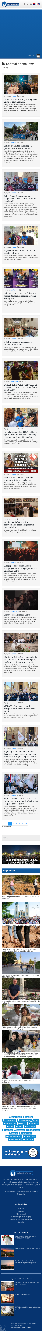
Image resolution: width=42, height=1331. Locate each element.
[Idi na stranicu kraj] (26, 824)
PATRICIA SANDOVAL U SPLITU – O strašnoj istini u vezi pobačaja (20, 478)
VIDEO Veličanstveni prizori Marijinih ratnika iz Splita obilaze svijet (19, 708)
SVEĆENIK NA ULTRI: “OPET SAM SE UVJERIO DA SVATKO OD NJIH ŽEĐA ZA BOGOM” (20, 387)
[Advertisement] (21, 31)
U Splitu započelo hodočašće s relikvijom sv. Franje (18, 343)
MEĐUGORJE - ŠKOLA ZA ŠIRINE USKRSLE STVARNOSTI (25, 1237)
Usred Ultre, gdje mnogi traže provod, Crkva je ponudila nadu (21, 100)
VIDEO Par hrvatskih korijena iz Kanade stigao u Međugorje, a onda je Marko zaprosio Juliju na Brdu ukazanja (20, 1108)
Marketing (21, 1211)
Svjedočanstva (15, 381)
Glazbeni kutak (15, 290)
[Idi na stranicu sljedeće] (22, 824)
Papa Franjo (31, 1127)
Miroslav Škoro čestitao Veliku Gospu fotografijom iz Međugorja (21, 1002)
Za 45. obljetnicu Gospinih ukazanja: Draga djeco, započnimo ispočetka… (26, 1262)
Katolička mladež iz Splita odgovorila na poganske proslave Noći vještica (19, 525)
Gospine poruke (10, 1123)
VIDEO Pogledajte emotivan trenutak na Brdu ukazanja (20, 897)
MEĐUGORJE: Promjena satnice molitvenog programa (21, 925)
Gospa (36, 1120)
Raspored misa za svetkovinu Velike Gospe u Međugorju (18, 1082)
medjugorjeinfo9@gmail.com (24, 1327)
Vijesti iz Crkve (26, 1133)
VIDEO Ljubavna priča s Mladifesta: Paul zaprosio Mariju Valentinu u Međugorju (19, 1028)
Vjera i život (29, 1140)
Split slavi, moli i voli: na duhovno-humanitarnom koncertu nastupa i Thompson (20, 296)
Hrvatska (13, 96)
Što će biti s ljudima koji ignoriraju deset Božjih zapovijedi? (27, 1283)
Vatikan (14, 1133)
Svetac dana (20, 1130)
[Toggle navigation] (38, 56)
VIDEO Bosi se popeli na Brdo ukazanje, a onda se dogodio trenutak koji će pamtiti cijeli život (19, 950)
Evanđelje (28, 1117)
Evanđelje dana (10, 1120)
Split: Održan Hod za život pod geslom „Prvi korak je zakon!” (18, 147)
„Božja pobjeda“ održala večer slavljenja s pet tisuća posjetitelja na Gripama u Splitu (20, 568)
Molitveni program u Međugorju (21, 1217)
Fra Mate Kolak (25, 1120)
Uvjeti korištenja (21, 1214)
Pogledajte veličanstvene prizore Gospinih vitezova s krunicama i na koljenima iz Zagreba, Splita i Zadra (20, 754)
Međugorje (34, 1123)
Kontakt (21, 1222)
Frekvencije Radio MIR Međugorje (21, 1219)
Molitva (10, 1127)
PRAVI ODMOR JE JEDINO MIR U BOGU (27, 1248)
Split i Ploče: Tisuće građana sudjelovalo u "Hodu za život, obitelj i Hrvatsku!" (21, 198)
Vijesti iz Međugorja (14, 1136)
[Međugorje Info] (10, 4)
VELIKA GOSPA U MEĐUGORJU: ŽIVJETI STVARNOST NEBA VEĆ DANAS (21, 976)
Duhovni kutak (16, 1117)
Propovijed (8, 1130)
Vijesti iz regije (30, 1136)
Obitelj (20, 1127)
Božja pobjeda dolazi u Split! (17, 614)
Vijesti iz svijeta (15, 1140)
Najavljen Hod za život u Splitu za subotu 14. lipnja (19, 251)
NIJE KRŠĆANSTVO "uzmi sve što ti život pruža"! (27, 1308)
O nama (21, 1208)
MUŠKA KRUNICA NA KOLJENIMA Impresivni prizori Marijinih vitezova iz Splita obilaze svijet (21, 801)
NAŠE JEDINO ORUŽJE (22, 1295)
